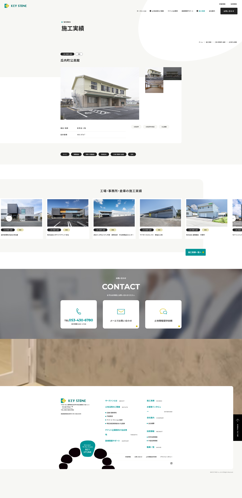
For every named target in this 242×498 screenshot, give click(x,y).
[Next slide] (233, 218)
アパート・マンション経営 (115, 420)
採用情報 (234, 4)
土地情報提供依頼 (151, 457)
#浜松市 (136, 127)
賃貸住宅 (103, 154)
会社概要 (151, 423)
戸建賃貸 (110, 416)
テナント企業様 (173, 11)
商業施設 (76, 154)
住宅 (132, 154)
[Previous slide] (9, 218)
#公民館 (164, 127)
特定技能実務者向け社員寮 (116, 423)
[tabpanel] (30, 218)
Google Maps (66, 407)
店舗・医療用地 (112, 412)
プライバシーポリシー (166, 457)
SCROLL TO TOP (238, 430)
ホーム (201, 42)
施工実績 (208, 42)
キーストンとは (141, 11)
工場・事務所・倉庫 (220, 42)
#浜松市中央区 (150, 127)
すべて (65, 154)
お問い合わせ (229, 11)
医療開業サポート (187, 11)
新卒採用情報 (152, 437)
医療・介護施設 (90, 154)
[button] (154, 73)
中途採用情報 (152, 440)
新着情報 (222, 4)
